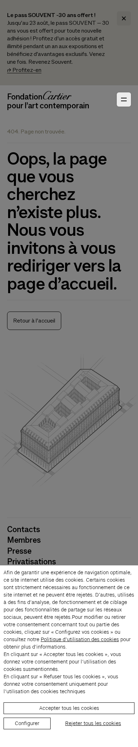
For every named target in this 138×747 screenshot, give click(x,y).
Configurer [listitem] (27, 723)
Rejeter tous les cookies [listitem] (93, 723)
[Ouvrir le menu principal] (124, 99)
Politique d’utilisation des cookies (80, 639)
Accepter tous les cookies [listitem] (69, 708)
